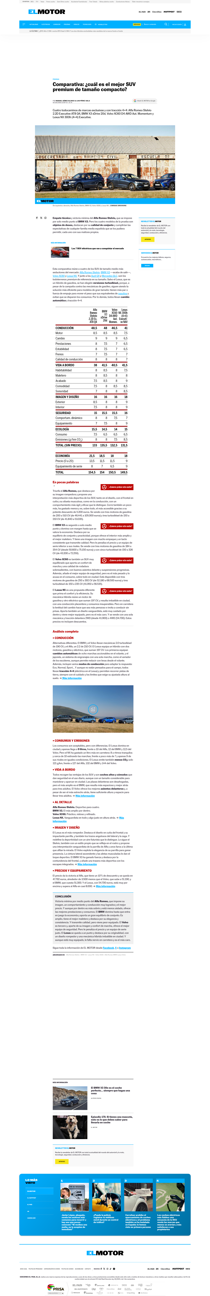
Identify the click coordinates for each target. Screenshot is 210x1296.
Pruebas (67, 24)
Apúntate (62, 1161)
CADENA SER (31, 1218)
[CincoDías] (157, 12)
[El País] (142, 12)
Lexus (119, 955)
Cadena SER (123, 1285)
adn (139, 1285)
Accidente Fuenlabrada (79, 2)
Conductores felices (123, 2)
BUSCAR (147, 265)
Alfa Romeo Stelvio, (90, 272)
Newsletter (102, 24)
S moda (120, 1292)
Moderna (87, 1292)
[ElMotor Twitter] (104, 1269)
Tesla (42, 2)
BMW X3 (105, 272)
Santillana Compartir (113, 1285)
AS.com (131, 1285)
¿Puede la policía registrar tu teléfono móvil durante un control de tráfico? (105, 1219)
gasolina (122, 293)
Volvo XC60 (59, 275)
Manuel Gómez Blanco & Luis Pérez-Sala (73, 101)
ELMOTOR (31, 1191)
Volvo (124, 955)
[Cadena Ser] (179, 12)
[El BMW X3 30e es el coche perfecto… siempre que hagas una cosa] (70, 1098)
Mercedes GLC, (110, 275)
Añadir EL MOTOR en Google (146, 101)
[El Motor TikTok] (110, 1269)
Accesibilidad (79, 1269)
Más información (72, 678)
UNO (94, 1289)
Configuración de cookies (52, 1269)
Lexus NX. (72, 275)
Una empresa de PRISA (55, 1287)
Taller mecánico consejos (140, 2)
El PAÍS (77, 1285)
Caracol (148, 1285)
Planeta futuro (137, 1289)
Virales (76, 24)
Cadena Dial (119, 1289)
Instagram (125, 947)
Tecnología (87, 24)
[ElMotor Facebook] (101, 1269)
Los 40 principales (88, 1285)
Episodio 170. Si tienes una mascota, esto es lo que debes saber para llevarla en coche (112, 1119)
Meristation (142, 1292)
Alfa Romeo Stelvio (72, 955)
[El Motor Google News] (114, 1269)
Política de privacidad (35, 1269)
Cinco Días (110, 1289)
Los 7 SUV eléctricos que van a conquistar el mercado (98, 248)
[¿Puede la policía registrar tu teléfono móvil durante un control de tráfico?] (106, 1211)
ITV (37, 2)
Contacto (88, 1269)
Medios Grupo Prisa (55, 1293)
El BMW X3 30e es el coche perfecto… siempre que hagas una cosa (110, 1090)
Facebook (108, 947)
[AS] (149, 12)
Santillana (100, 1285)
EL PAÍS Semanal (128, 1289)
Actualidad (34, 24)
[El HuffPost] (169, 12)
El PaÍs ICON (110, 1292)
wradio (101, 1289)
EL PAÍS (29, 1204)
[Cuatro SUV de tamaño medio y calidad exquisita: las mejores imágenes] (93, 709)
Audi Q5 (95, 275)
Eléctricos (46, 24)
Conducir (56, 24)
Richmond (76, 1292)
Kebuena (146, 1289)
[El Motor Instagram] (107, 1269)
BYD (32, 2)
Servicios (137, 24)
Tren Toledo (93, 2)
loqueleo (131, 1292)
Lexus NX (91, 955)
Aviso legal (23, 1269)
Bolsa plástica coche (107, 2)
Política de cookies (67, 1269)
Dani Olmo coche (63, 2)
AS (28, 1211)
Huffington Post (80, 1289)
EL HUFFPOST (31, 1198)
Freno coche (50, 2)
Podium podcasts (100, 1292)
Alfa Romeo (109, 955)
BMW (115, 955)
